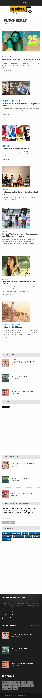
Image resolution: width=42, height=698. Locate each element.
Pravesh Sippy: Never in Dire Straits (15, 148)
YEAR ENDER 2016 (7, 536)
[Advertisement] (21, 432)
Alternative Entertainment (11, 101)
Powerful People (7, 57)
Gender (19, 685)
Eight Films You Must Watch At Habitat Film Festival (18, 282)
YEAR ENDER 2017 (7, 688)
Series (37, 533)
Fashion (25, 533)
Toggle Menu (22, 3)
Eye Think (36, 536)
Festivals (5, 279)
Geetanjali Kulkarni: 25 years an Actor (21, 59)
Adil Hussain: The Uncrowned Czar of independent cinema (21, 104)
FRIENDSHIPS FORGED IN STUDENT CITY (22, 362)
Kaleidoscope (14, 360)
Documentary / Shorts (9, 685)
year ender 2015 (16, 533)
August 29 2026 (15, 364)
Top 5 (15, 688)
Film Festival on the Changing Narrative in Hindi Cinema (20, 193)
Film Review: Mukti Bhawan (12, 327)
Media (31, 533)
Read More (5, 70)
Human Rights (15, 682)
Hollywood (6, 533)
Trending (5, 189)
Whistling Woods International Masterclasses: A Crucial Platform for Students (20, 235)
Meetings (28, 536)
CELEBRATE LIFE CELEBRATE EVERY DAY (22, 391)
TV (24, 685)
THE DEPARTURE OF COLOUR (19, 377)
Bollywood (5, 146)
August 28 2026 (15, 378)
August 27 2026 (15, 393)
